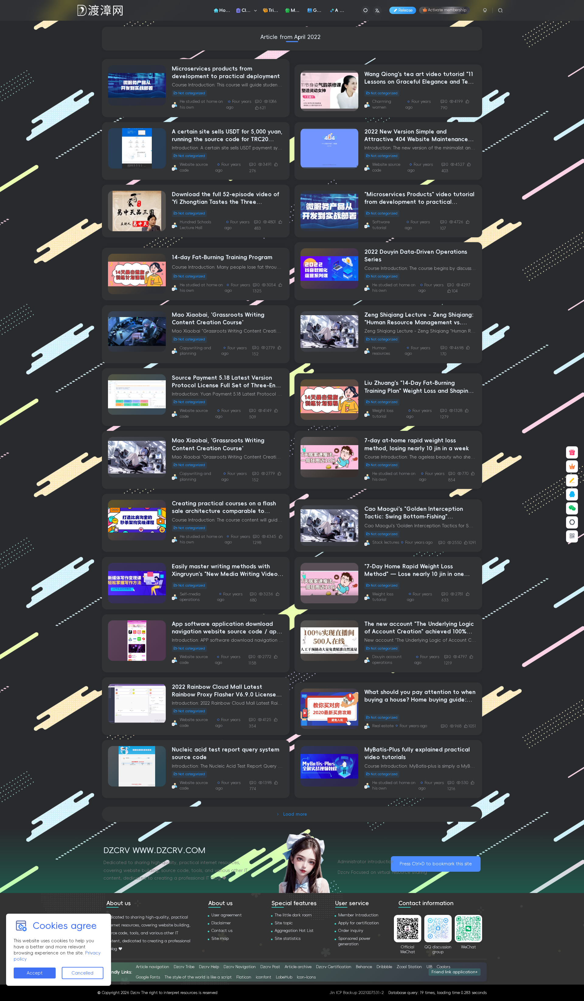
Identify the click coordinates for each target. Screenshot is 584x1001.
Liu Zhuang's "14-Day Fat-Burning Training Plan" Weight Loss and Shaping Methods (418, 390)
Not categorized (191, 93)
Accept (35, 973)
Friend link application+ (455, 972)
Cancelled (82, 973)
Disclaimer (221, 923)
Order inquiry (350, 931)
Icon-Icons (306, 977)
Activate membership (447, 10)
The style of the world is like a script (198, 977)
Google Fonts (148, 977)
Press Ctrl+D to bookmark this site (436, 864)
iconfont (263, 977)
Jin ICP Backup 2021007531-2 (356, 993)
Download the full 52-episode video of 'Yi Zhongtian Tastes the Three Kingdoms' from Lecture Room (225, 202)
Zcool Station (409, 967)
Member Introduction (358, 915)
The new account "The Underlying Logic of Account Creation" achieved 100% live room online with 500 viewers (419, 631)
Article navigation (152, 967)
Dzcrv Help (209, 967)
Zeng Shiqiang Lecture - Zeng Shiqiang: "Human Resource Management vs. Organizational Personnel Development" (420, 322)
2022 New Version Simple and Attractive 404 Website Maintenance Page (416, 139)
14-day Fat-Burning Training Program (222, 257)
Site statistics (288, 938)
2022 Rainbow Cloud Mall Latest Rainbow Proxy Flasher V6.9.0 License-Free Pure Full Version (225, 694)
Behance (364, 967)
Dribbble (384, 967)
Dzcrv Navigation (240, 967)
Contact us (221, 931)
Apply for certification (358, 923)
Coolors (443, 967)
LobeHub (284, 977)
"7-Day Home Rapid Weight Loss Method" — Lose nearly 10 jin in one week (414, 574)
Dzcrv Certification (333, 967)
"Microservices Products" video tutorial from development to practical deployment (419, 202)
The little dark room (293, 915)
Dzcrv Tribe (184, 967)
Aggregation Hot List (294, 931)
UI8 (429, 967)
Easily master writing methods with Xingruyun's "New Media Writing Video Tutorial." (225, 574)
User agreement (226, 915)
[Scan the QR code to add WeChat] (572, 508)
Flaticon (243, 977)
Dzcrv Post (270, 967)
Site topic (284, 923)
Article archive (298, 967)
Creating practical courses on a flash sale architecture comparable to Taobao (224, 511)
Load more (295, 814)
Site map (220, 938)
